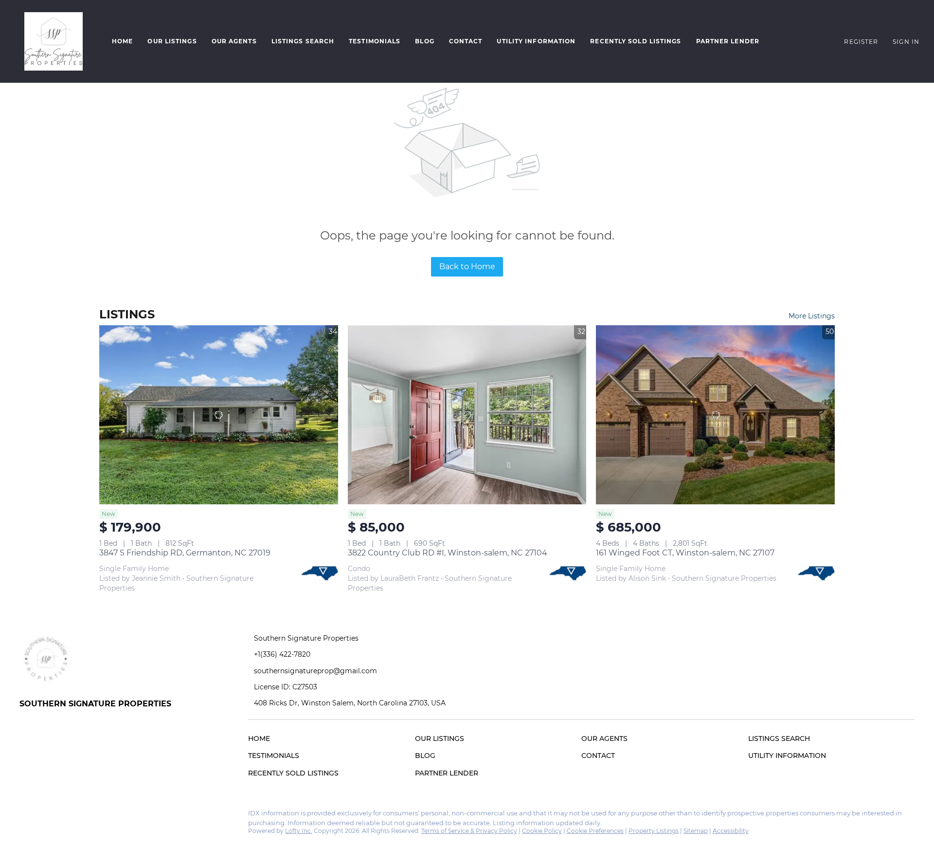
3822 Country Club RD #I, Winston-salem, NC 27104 (447, 552)
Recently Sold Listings (635, 41)
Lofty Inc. (298, 830)
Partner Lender (727, 41)
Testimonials (374, 41)
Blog (424, 41)
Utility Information (536, 41)
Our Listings (172, 41)
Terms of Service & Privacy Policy (469, 830)
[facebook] (26, 816)
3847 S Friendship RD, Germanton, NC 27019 (184, 552)
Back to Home (467, 266)
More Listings (812, 316)
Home (122, 41)
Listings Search (303, 41)
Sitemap (695, 830)
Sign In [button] (906, 41)
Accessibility (731, 830)
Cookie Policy (542, 830)
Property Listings (654, 830)
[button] (53, 41)
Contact (466, 41)
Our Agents (234, 41)
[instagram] (46, 816)
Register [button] (861, 41)
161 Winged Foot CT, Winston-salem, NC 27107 (685, 552)
